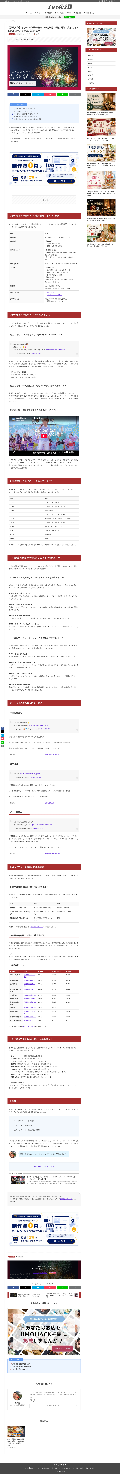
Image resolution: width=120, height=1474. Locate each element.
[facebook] (99, 1)
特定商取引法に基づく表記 (80, 1468)
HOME (26, 1468)
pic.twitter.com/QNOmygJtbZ (30, 774)
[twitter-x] (102, 1)
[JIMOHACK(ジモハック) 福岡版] (60, 6)
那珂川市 (19, 34)
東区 (90, 67)
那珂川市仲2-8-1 (29, 1020)
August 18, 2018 (37, 828)
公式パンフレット (37, 927)
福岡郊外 (12, 34)
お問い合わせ (46, 1468)
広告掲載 (54, 1468)
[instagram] (104, 1)
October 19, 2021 (45, 729)
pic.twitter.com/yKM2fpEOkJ (42, 825)
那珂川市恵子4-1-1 (30, 1017)
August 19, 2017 (36, 353)
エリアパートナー (35, 1468)
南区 (90, 63)
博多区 (91, 59)
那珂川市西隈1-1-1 (30, 980)
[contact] (112, 1)
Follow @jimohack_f (40, 1273)
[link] (31, 1400)
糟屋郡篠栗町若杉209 (52, 853)
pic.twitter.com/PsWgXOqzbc (38, 725)
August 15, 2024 (36, 777)
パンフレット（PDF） (54, 295)
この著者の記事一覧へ (54, 1406)
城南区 (91, 75)
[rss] (109, 1)
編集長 (17, 1403)
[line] (107, 1)
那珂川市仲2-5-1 (29, 989)
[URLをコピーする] (75, 94)
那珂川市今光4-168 (30, 1007)
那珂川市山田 (49, 803)
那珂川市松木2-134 (30, 995)
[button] (13, 94)
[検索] (114, 1)
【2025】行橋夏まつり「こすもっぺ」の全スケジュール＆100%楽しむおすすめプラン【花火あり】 (51, 1178)
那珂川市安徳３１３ (52, 755)
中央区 (91, 55)
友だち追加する (69, 17)
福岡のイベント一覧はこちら (44, 1166)
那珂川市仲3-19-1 (29, 998)
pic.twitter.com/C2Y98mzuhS (56, 350)
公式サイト (50, 292)
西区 (90, 71)
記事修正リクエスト (66, 1199)
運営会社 (92, 1468)
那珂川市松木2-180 (30, 1002)
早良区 (91, 79)
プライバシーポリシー (65, 1468)
